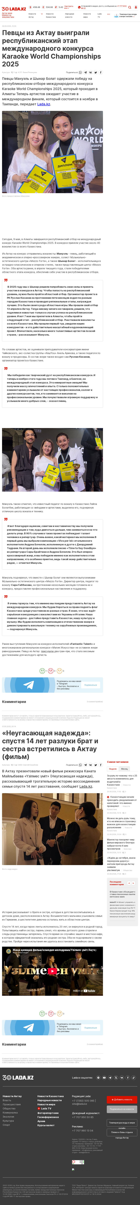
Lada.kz (43, 104)
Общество (9, 1108)
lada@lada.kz (84, 1152)
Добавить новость (123, 1099)
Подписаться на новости (122, 1109)
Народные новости (49, 1100)
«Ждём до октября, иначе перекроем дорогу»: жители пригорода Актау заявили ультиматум (121, 863)
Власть (7, 1100)
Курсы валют (46, 1125)
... (108, 13)
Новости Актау (32, 15)
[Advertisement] (52, 218)
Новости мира (46, 1104)
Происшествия (12, 1104)
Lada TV (46, 1108)
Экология (8, 1116)
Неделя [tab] (112, 769)
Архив (41, 1121)
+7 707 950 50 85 (83, 1117)
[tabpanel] (122, 824)
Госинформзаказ (48, 1117)
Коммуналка (10, 1112)
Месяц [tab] (124, 769)
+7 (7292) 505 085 (83, 1100)
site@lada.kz (79, 1103)
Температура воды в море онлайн (122, 1124)
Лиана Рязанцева (30, 72)
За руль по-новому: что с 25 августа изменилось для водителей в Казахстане (122, 781)
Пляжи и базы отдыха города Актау (122, 1133)
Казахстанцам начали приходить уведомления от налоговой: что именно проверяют (122, 803)
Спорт (6, 1124)
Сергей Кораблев (30, 765)
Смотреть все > (68, 7)
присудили (47, 651)
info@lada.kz (87, 1150)
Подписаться (90, 685)
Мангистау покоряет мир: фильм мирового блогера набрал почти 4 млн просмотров (121, 844)
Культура (6, 72)
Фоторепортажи (48, 1113)
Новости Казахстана (50, 1096)
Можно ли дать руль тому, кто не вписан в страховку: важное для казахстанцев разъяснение (121, 824)
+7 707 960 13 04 (82, 1130)
